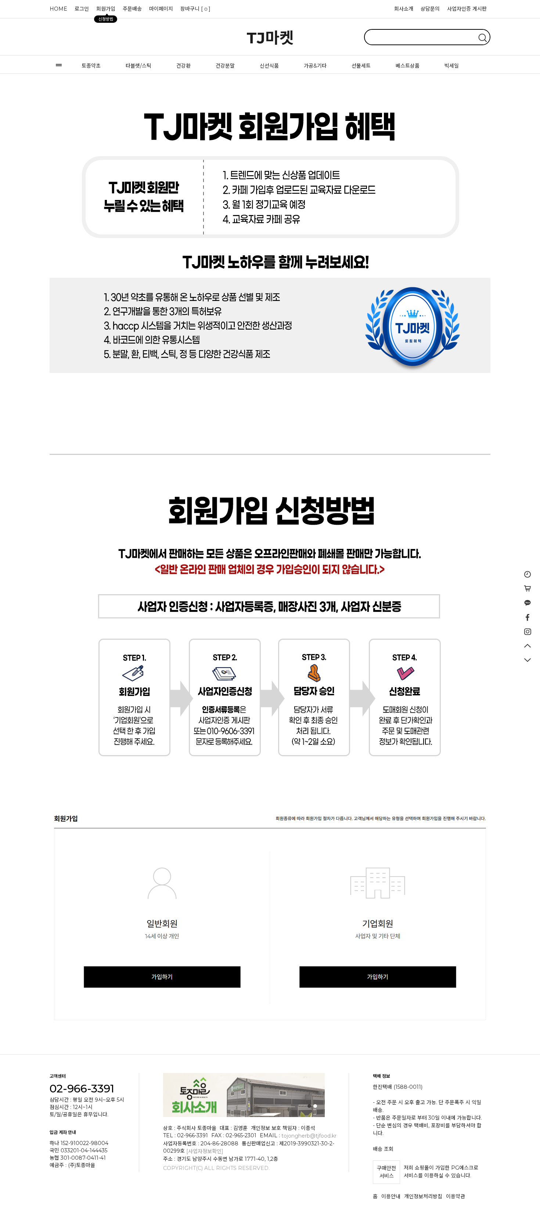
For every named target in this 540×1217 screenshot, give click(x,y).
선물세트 (361, 65)
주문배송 (132, 9)
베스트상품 (408, 65)
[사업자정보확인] (204, 1151)
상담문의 (430, 9)
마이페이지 (161, 9)
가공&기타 (315, 65)
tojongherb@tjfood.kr (308, 1135)
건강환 (183, 65)
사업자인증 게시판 (467, 9)
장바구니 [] (195, 9)
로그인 (82, 9)
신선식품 (269, 65)
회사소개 (403, 9)
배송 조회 (383, 1149)
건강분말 (225, 65)
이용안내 (390, 1196)
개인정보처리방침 (423, 1196)
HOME (58, 9)
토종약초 (91, 65)
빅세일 (451, 65)
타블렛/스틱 (138, 65)
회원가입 (105, 11)
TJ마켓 (270, 37)
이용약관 (455, 1196)
